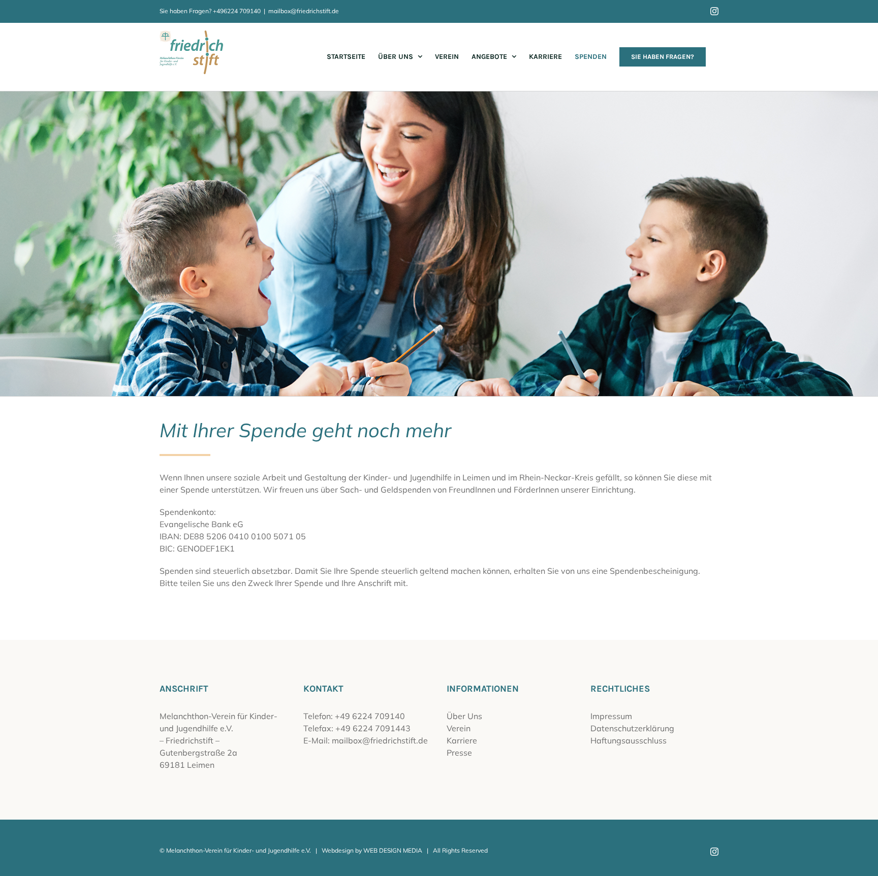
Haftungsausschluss (628, 740)
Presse (459, 753)
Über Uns (464, 716)
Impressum (611, 716)
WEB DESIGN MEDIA (392, 850)
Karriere (462, 740)
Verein (459, 728)
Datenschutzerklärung (632, 728)
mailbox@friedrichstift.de (303, 11)
